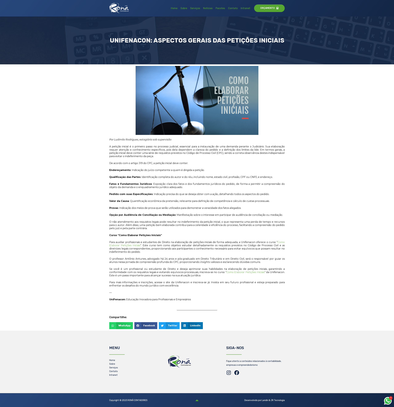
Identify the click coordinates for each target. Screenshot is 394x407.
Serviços (195, 8)
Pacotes (220, 8)
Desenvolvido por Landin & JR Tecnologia (264, 400)
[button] (121, 325)
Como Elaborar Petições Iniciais (245, 272)
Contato (233, 8)
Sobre (184, 8)
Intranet (245, 8)
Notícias (208, 8)
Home (174, 8)
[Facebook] (236, 372)
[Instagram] (228, 372)
